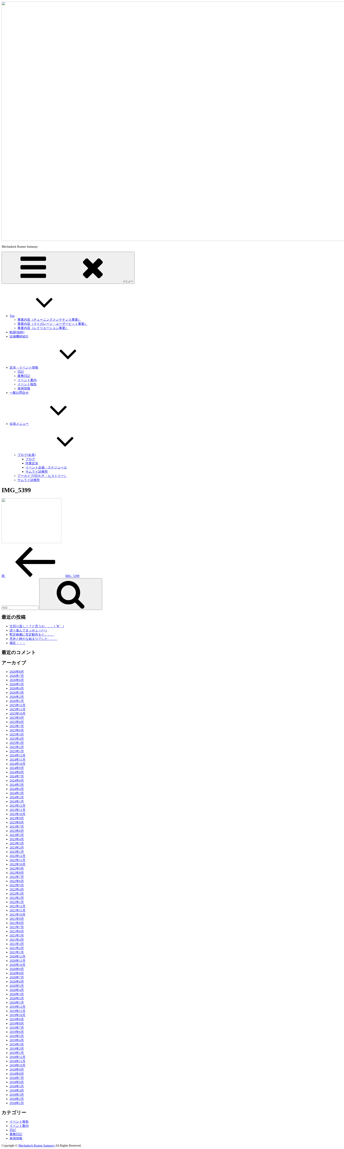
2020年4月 (17, 990)
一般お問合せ (19, 392)
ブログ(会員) (26, 455)
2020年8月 (17, 973)
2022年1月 (17, 902)
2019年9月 (17, 1019)
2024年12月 (17, 755)
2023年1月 (17, 851)
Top (12, 316)
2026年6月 (17, 680)
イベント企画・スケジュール (46, 467)
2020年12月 (17, 956)
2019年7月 (17, 1027)
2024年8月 (17, 772)
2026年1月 (17, 701)
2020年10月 (17, 965)
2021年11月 (17, 910)
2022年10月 (17, 864)
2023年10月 (17, 814)
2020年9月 (17, 969)
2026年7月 (17, 676)
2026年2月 (17, 696)
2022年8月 (17, 872)
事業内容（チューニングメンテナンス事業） (49, 319)
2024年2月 (17, 797)
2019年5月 (17, 1036)
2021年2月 (17, 948)
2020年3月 (17, 994)
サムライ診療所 (36, 471)
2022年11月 (17, 860)
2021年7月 (17, 927)
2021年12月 (17, 906)
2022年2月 (17, 897)
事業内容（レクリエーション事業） (43, 328)
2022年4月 (17, 889)
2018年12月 (17, 1057)
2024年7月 (17, 776)
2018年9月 (17, 1069)
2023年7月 (17, 826)
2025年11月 (17, 709)
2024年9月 (17, 768)
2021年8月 (17, 923)
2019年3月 (17, 1044)
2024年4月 (17, 789)
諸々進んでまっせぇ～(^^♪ (28, 630)
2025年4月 (17, 738)
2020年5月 (17, 985)
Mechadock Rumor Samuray (36, 1145)
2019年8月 (17, 1023)
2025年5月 (17, 734)
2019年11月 (17, 1011)
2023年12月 (17, 805)
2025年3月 (17, 743)
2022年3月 (17, 893)
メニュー (128, 281)
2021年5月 (17, 935)
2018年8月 (17, 1073)
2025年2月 (17, 747)
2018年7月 (17, 1078)
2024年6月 (17, 780)
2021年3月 (17, 944)
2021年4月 (17, 939)
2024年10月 (17, 763)
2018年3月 (17, 1094)
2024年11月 (17, 759)
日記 (21, 371)
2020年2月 (17, 998)
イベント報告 (27, 384)
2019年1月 (17, 1052)
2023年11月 (17, 810)
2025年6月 (17, 730)
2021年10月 (17, 914)
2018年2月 (17, 1099)
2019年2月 (17, 1048)
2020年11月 (17, 960)
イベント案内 (27, 380)
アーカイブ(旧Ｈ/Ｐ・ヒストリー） (42, 475)
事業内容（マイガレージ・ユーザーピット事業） (53, 323)
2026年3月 (17, 692)
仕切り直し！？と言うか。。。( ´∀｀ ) (37, 626)
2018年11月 (17, 1061)
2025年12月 (17, 705)
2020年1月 (17, 1002)
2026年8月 (17, 671)
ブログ (30, 459)
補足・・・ (17, 643)
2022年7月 (17, 877)
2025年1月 (17, 751)
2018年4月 (17, 1090)
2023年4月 (17, 839)
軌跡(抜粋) (17, 332)
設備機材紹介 (19, 336)
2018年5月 (17, 1086)
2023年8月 (17, 822)
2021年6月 (17, 931)
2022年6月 (17, 881)
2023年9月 (17, 818)
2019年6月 (17, 1032)
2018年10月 (17, 1065)
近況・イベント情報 (24, 367)
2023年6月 (17, 830)
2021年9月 (17, 918)
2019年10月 (17, 1015)
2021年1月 (17, 952)
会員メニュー (19, 423)
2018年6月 (17, 1082)
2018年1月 (17, 1103)
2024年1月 (17, 801)
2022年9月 (17, 868)
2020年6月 (17, 981)
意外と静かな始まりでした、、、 (33, 638)
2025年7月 (17, 726)
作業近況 (31, 463)
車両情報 (24, 388)
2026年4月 (17, 688)
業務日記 (24, 376)
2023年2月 (17, 847)
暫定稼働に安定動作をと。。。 (32, 634)
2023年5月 (17, 835)
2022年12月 (17, 856)
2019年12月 (17, 1006)
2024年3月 (17, 793)
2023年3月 (17, 843)
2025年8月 (17, 722)
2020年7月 (17, 977)
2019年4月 (17, 1040)
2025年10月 (17, 713)
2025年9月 (17, 717)
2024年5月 (17, 784)
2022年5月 (17, 885)
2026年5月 (17, 684)
